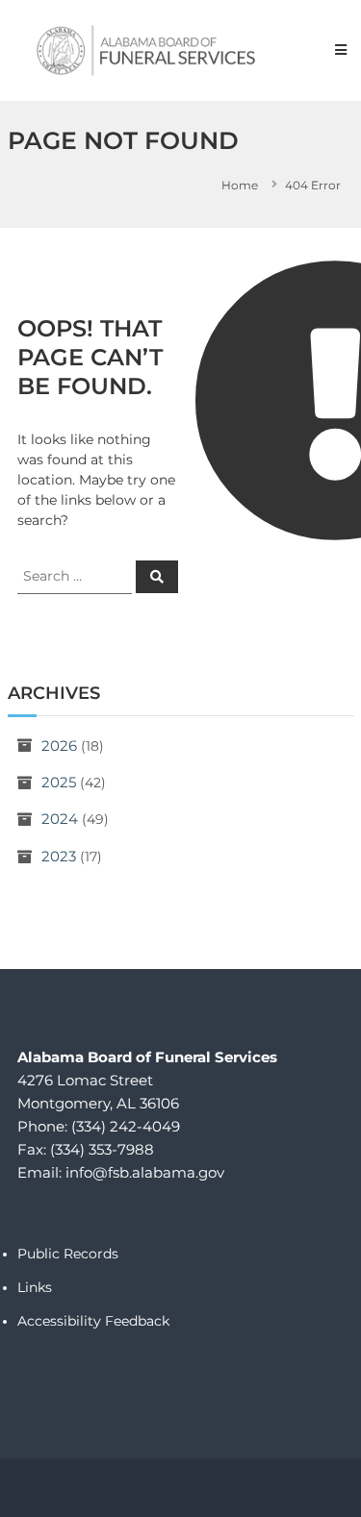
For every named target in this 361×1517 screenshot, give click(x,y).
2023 (58, 856)
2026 (59, 745)
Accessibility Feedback (93, 1321)
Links (34, 1287)
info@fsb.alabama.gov (144, 1172)
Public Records (67, 1253)
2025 (58, 782)
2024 (59, 818)
